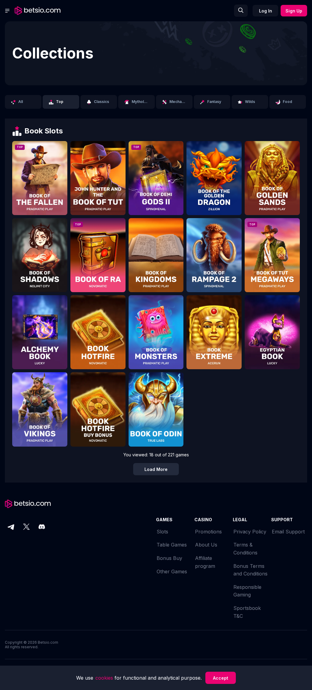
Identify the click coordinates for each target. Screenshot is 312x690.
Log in (265, 10)
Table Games (172, 545)
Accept (220, 678)
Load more (156, 469)
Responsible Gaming (247, 591)
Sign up (293, 10)
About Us (206, 545)
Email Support (288, 532)
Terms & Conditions (245, 549)
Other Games (172, 571)
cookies (105, 678)
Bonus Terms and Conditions (250, 570)
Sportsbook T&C (247, 612)
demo (39, 182)
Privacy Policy (249, 532)
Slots (162, 532)
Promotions (208, 532)
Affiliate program (205, 562)
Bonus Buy (169, 558)
